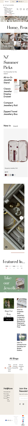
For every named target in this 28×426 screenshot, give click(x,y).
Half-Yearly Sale (8, 14)
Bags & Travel (8, 9)
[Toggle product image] (15, 82)
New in (5, 7)
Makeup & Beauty (9, 11)
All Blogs (14, 358)
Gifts (6, 13)
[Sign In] (24, 9)
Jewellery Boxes (8, 8)
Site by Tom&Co (16, 419)
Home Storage (8, 12)
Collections (11, 13)
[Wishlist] (21, 9)
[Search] (17, 9)
